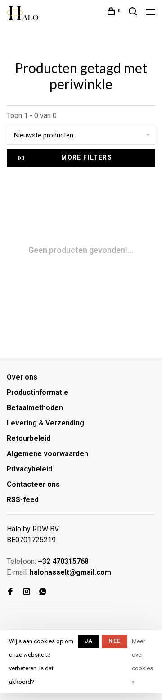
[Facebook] (10, 592)
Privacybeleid (29, 469)
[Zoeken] (134, 12)
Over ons (22, 377)
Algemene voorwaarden (47, 453)
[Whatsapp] (42, 592)
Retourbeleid (28, 438)
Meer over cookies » (142, 661)
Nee (114, 641)
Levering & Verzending (45, 423)
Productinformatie (37, 392)
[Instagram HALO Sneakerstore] (26, 592)
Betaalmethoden (35, 407)
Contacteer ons (33, 484)
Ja (89, 641)
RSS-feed (23, 499)
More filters (86, 157)
